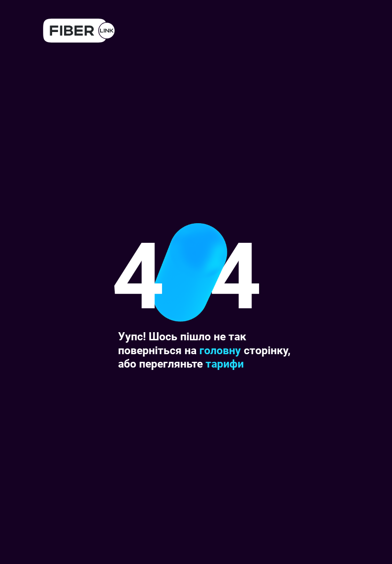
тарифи (225, 363)
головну (220, 350)
